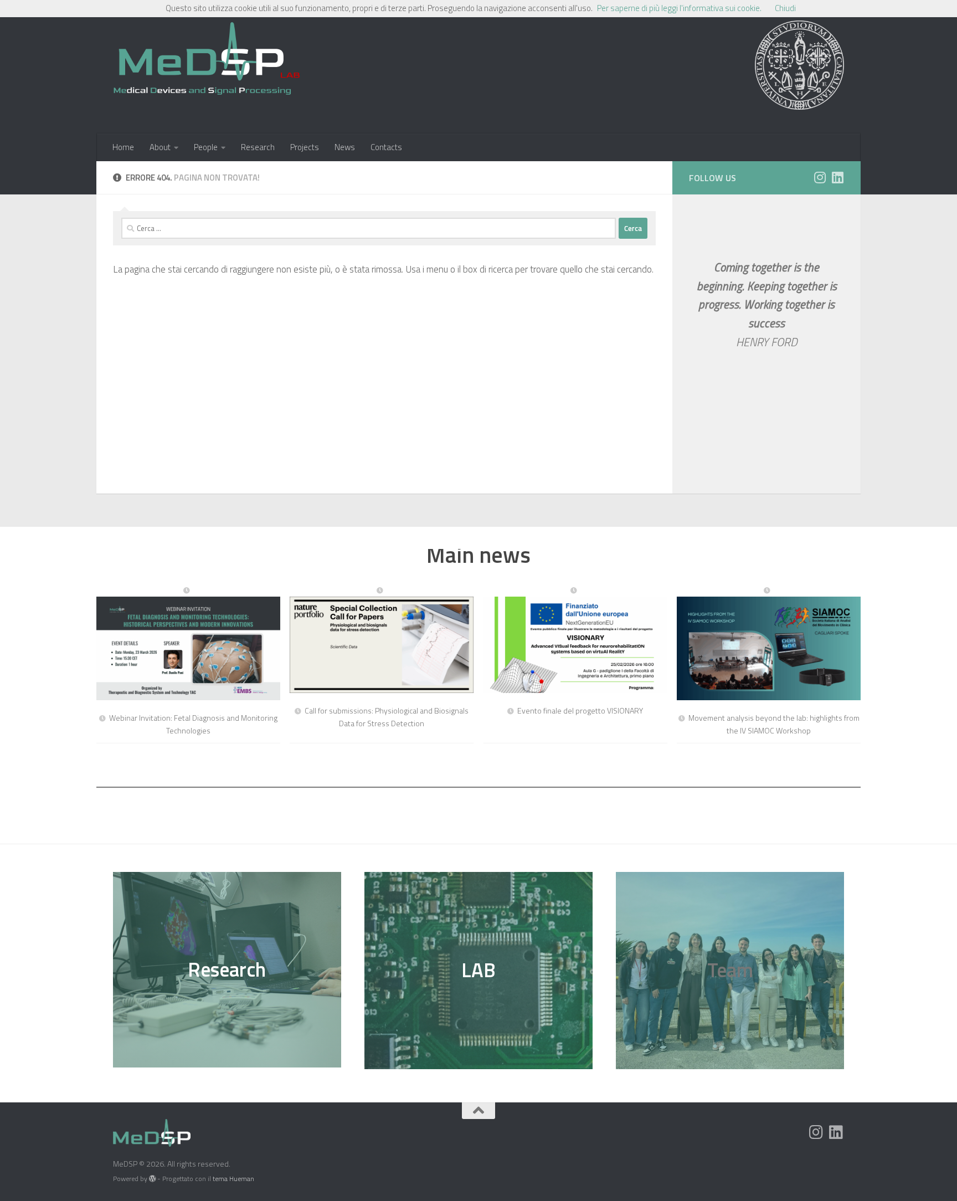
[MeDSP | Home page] (206, 63)
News (345, 147)
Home (123, 147)
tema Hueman (233, 1178)
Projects (304, 147)
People (206, 147)
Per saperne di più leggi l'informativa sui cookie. (679, 8)
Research (258, 147)
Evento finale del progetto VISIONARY (580, 710)
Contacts (386, 147)
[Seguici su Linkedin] (837, 177)
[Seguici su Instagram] (819, 177)
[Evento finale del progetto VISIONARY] (575, 640)
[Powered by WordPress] (152, 1179)
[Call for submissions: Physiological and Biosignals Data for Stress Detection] (382, 640)
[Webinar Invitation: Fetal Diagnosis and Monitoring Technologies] (188, 644)
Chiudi (785, 8)
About (160, 147)
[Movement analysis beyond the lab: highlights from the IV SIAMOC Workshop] (769, 644)
